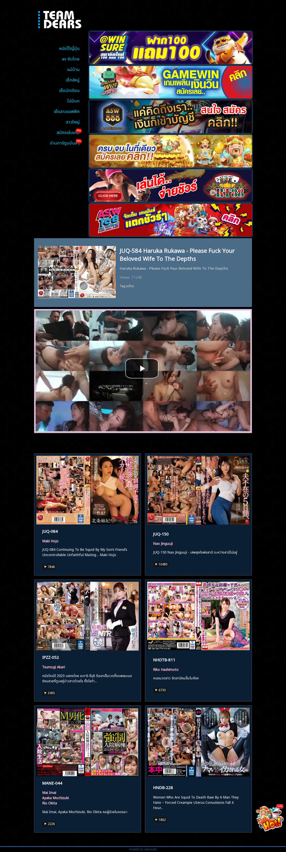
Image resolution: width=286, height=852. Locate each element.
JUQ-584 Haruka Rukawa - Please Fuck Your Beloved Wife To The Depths (177, 254)
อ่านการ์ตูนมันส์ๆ (65, 142)
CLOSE (279, 806)
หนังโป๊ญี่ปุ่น (69, 48)
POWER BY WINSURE (143, 849)
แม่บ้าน (73, 69)
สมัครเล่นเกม (68, 132)
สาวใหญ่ (73, 121)
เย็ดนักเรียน (69, 90)
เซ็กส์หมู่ (73, 79)
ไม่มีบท (73, 100)
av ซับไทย (71, 58)
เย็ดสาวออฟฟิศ (67, 111)
